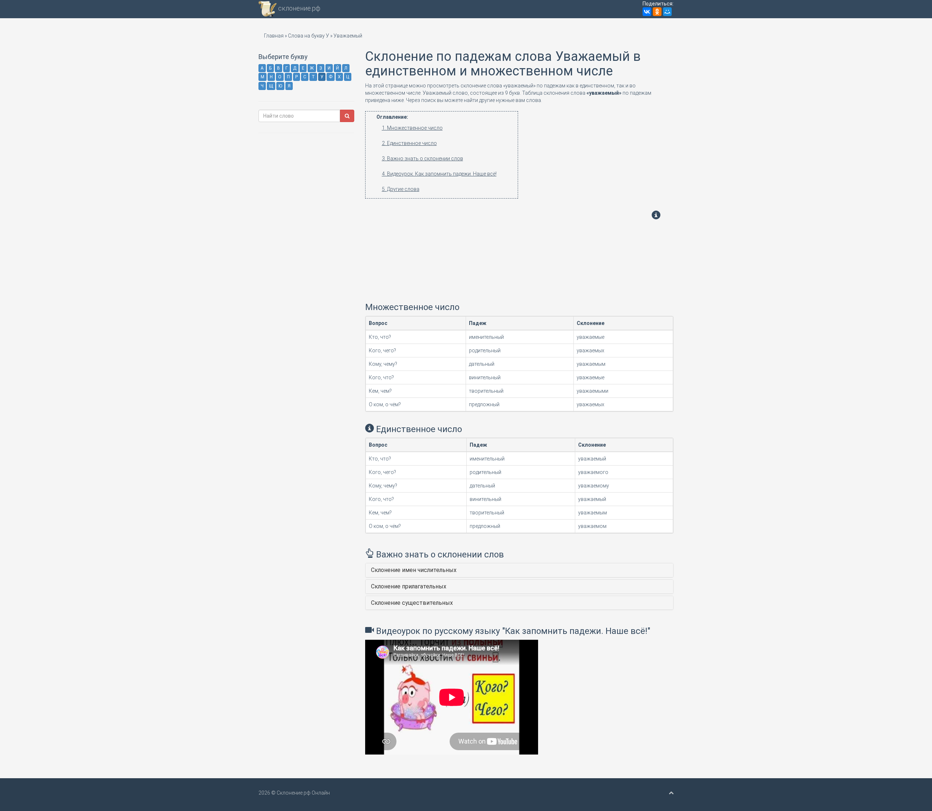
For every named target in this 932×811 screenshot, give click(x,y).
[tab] (520, 570)
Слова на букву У (308, 36)
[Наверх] (671, 793)
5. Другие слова (400, 189)
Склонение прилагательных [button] (408, 586)
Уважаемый (347, 36)
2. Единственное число (409, 143)
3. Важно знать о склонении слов (422, 158)
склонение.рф (298, 8)
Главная (274, 36)
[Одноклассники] (657, 11)
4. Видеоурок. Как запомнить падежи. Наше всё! (439, 174)
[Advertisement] (448, 250)
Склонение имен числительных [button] (414, 570)
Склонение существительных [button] (412, 602)
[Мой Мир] (667, 11)
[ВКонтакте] (647, 11)
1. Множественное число (412, 128)
